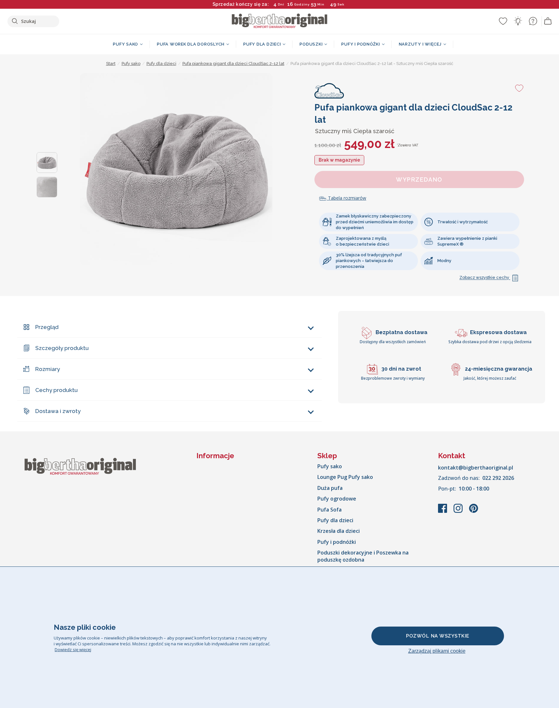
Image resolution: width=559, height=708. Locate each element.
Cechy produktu (56, 390)
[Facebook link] (443, 511)
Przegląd (47, 327)
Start (110, 63)
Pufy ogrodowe (336, 498)
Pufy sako (329, 466)
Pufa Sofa (329, 509)
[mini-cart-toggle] (548, 21)
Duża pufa (330, 487)
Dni (281, 4)
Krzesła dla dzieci (338, 530)
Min (320, 4)
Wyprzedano (419, 179)
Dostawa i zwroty (58, 411)
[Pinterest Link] (473, 511)
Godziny (302, 4)
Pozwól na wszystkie (437, 636)
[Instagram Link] (459, 511)
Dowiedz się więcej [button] (73, 649)
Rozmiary (47, 369)
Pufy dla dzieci (335, 520)
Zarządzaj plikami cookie (437, 651)
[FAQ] (533, 21)
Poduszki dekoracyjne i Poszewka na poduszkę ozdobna (363, 556)
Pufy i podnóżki (336, 541)
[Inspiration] (518, 21)
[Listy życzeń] (503, 21)
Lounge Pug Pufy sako (345, 477)
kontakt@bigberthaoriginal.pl (475, 467)
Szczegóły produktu (62, 348)
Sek (341, 4)
